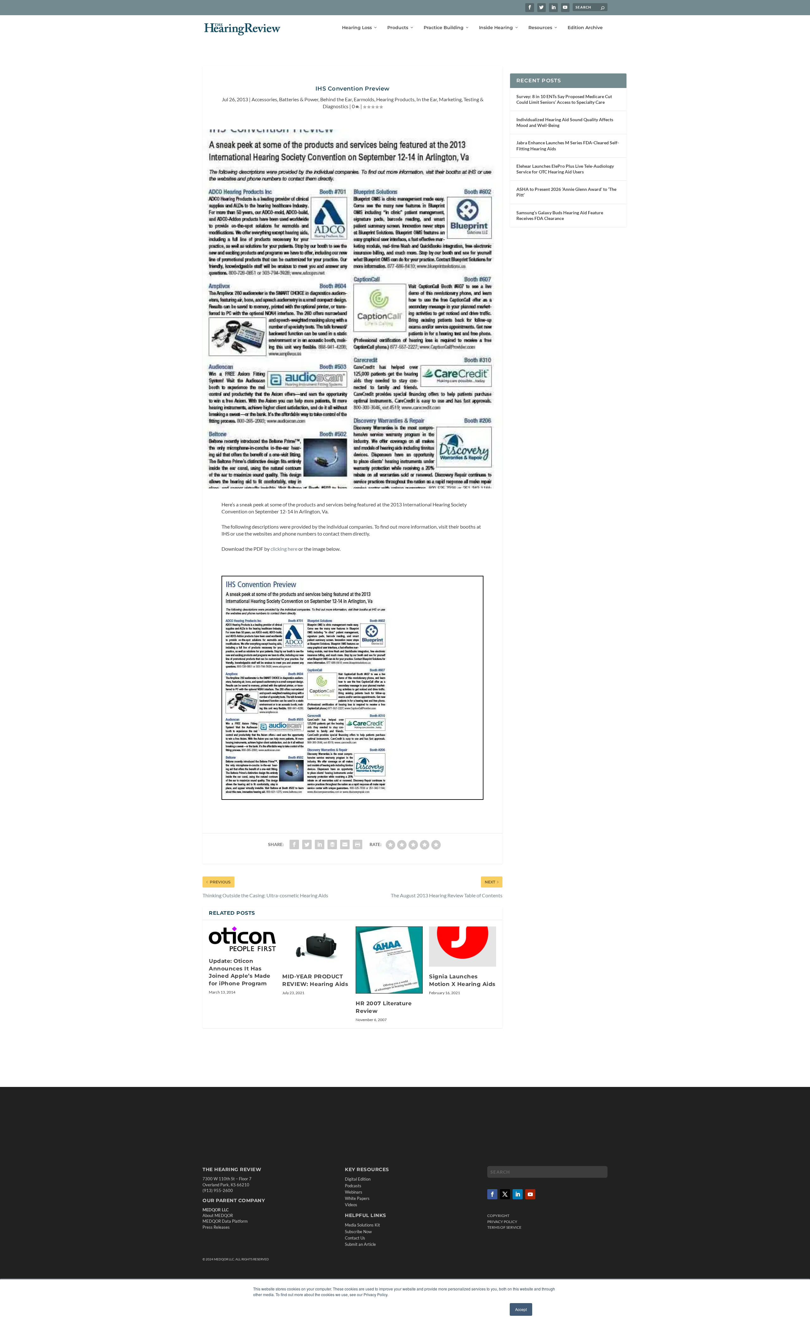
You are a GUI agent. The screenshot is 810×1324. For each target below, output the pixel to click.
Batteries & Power (298, 99)
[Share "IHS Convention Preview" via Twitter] (307, 844)
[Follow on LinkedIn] (518, 1194)
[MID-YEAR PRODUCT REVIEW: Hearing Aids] (315, 946)
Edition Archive (585, 27)
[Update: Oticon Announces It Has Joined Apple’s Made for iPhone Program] (242, 938)
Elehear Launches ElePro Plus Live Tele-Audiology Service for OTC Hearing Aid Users (565, 168)
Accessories (264, 99)
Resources (540, 27)
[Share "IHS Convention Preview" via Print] (357, 844)
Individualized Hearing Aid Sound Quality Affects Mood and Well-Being (564, 122)
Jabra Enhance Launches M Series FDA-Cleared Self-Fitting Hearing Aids (567, 145)
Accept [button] (521, 1309)
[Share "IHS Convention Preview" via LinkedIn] (319, 844)
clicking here (284, 549)
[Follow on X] (505, 1194)
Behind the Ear (336, 99)
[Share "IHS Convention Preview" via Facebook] (294, 844)
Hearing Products (395, 99)
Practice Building (444, 27)
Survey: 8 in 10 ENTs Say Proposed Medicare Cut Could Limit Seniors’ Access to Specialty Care (564, 99)
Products (397, 27)
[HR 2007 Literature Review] (389, 960)
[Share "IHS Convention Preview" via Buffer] (332, 844)
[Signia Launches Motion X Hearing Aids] (462, 946)
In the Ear (426, 99)
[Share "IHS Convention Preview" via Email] (345, 844)
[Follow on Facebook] (492, 1194)
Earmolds (364, 99)
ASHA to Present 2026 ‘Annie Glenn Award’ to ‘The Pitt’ (566, 192)
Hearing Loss (357, 27)
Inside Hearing (496, 27)
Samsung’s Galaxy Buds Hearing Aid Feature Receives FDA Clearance (559, 215)
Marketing (450, 99)
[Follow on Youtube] (530, 1194)
